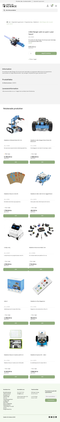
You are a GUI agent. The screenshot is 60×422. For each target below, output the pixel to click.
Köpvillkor (5, 402)
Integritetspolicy (7, 409)
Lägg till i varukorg (46, 53)
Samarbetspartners (8, 399)
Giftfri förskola (7, 394)
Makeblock (36, 22)
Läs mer (30, 43)
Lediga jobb (6, 401)
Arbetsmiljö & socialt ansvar (8, 407)
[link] (52, 6)
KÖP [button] (16, 162)
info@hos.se (20, 394)
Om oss (5, 398)
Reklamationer (7, 405)
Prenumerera (51, 400)
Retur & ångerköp (7, 403)
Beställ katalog (7, 392)
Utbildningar (6, 396)
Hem (9, 22)
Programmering (28, 22)
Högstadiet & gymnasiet (38, 1)
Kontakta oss (6, 395)
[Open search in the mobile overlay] (30, 10)
